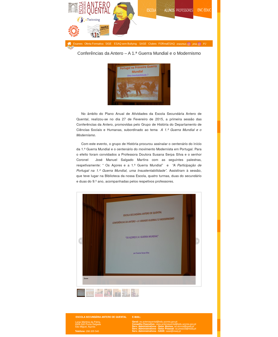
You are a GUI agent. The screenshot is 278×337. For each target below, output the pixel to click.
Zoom (86, 278)
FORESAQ (166, 44)
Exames (78, 44)
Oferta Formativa (93, 44)
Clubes (152, 44)
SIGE (108, 44)
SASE (142, 44)
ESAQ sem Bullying (125, 44)
